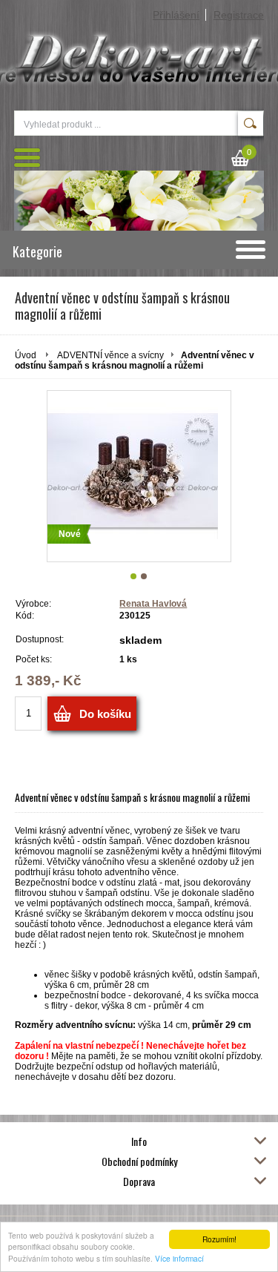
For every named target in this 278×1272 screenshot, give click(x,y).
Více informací (179, 1258)
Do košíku (105, 714)
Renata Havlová (153, 604)
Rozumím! (219, 1239)
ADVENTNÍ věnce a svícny (110, 355)
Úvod (25, 355)
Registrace (239, 15)
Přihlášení (176, 15)
